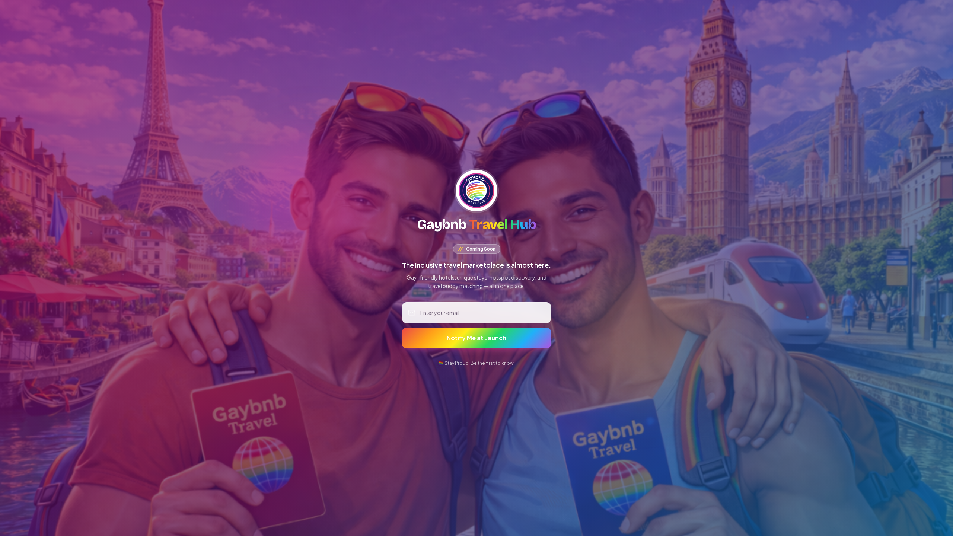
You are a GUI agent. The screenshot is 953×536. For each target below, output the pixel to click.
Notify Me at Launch (476, 338)
